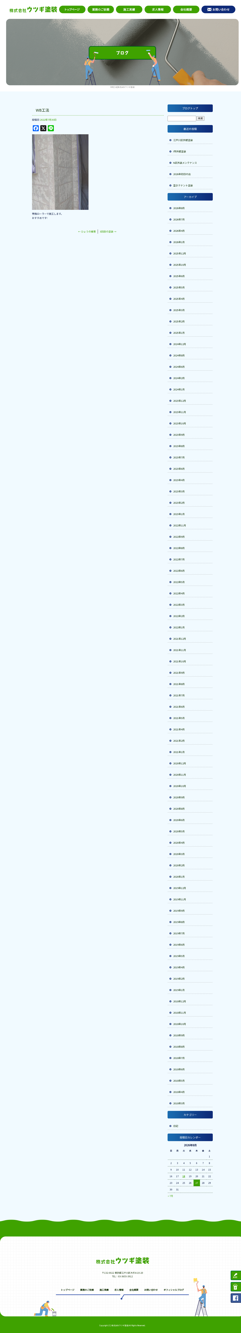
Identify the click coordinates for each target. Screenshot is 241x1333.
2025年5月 (179, 287)
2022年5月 (179, 582)
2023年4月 (179, 480)
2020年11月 (179, 774)
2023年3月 (179, 491)
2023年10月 (179, 423)
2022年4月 (179, 593)
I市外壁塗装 (179, 151)
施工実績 (129, 9)
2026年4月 (179, 230)
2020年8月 (179, 808)
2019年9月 (179, 910)
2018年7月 (179, 1058)
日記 (175, 1126)
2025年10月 (179, 264)
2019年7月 (179, 933)
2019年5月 (179, 956)
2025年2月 (179, 321)
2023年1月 (179, 514)
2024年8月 (179, 355)
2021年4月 (179, 729)
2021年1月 (179, 752)
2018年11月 (179, 1012)
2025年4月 (179, 298)
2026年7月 (179, 219)
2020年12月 (179, 763)
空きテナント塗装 (183, 185)
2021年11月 (179, 650)
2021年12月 (179, 638)
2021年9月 (179, 672)
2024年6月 (179, 366)
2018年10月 (179, 1024)
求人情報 (157, 9)
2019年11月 (179, 899)
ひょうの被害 (87, 231)
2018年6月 (179, 1069)
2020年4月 (179, 842)
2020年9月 (179, 797)
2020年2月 (179, 865)
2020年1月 (179, 876)
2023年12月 (179, 400)
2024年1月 (179, 389)
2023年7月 (179, 457)
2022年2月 (179, 616)
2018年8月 (179, 1046)
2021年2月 (179, 740)
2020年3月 (179, 854)
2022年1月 (179, 627)
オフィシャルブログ (174, 1289)
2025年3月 (179, 310)
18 (183, 1176)
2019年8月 (179, 922)
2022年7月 (179, 559)
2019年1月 (179, 990)
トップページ (72, 9)
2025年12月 (179, 253)
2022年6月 (179, 570)
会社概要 (186, 9)
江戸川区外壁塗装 (183, 140)
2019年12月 (179, 888)
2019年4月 (179, 967)
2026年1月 (179, 242)
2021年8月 (179, 684)
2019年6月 (179, 944)
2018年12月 (179, 1001)
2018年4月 (179, 1092)
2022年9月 (179, 536)
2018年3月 (179, 1103)
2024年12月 (179, 344)
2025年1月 (179, 332)
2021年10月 (179, 661)
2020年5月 (179, 831)
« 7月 (170, 1195)
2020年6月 (179, 820)
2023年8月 (179, 446)
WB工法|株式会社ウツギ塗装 (122, 87)
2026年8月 (179, 208)
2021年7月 (179, 695)
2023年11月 (179, 412)
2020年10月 (179, 786)
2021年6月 (179, 706)
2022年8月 (179, 548)
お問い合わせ (219, 9)
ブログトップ (190, 108)
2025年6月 (179, 276)
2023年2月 (179, 502)
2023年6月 (179, 468)
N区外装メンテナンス (185, 163)
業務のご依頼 (101, 9)
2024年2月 (179, 378)
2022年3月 (179, 604)
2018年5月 (179, 1080)
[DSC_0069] (60, 207)
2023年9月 (179, 434)
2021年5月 (179, 718)
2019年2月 (179, 978)
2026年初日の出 (182, 174)
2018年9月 (179, 1035)
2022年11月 (179, 525)
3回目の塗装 (108, 231)
